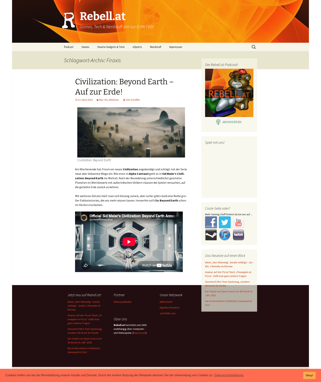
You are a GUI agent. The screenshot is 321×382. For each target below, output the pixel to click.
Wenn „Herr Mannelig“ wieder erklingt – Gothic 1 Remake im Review (84, 305)
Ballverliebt (166, 301)
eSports (137, 47)
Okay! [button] (309, 375)
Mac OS (103, 99)
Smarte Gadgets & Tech (111, 47)
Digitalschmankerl (169, 307)
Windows (114, 99)
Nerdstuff (155, 47)
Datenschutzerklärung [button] (228, 375)
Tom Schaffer (133, 99)
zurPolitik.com (168, 313)
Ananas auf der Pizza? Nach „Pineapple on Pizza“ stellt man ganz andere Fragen (85, 319)
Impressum (175, 47)
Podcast (69, 47)
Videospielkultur (123, 301)
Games (85, 47)
